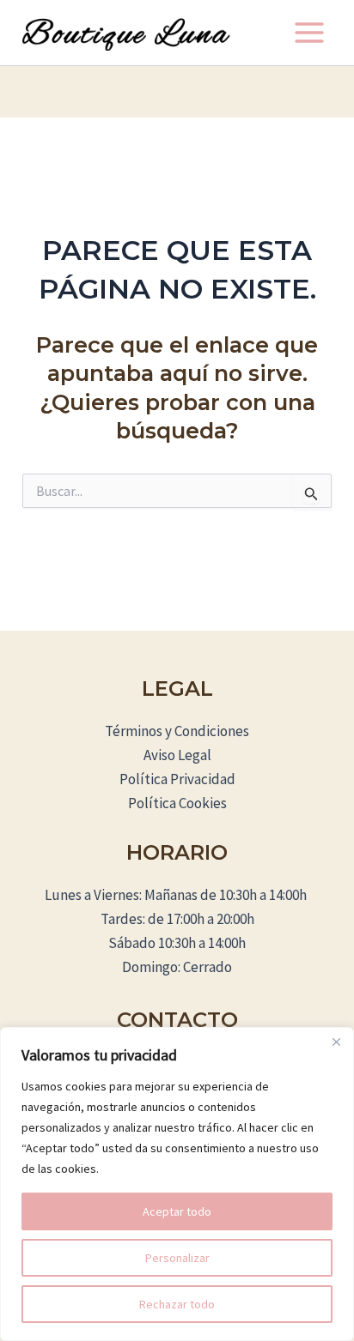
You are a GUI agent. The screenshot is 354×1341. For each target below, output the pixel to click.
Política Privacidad (177, 779)
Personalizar (177, 1257)
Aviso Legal (177, 755)
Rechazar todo (177, 1304)
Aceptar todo (177, 1211)
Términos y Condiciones (177, 731)
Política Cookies (177, 803)
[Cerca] (336, 1041)
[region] (177, 1184)
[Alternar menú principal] (309, 32)
